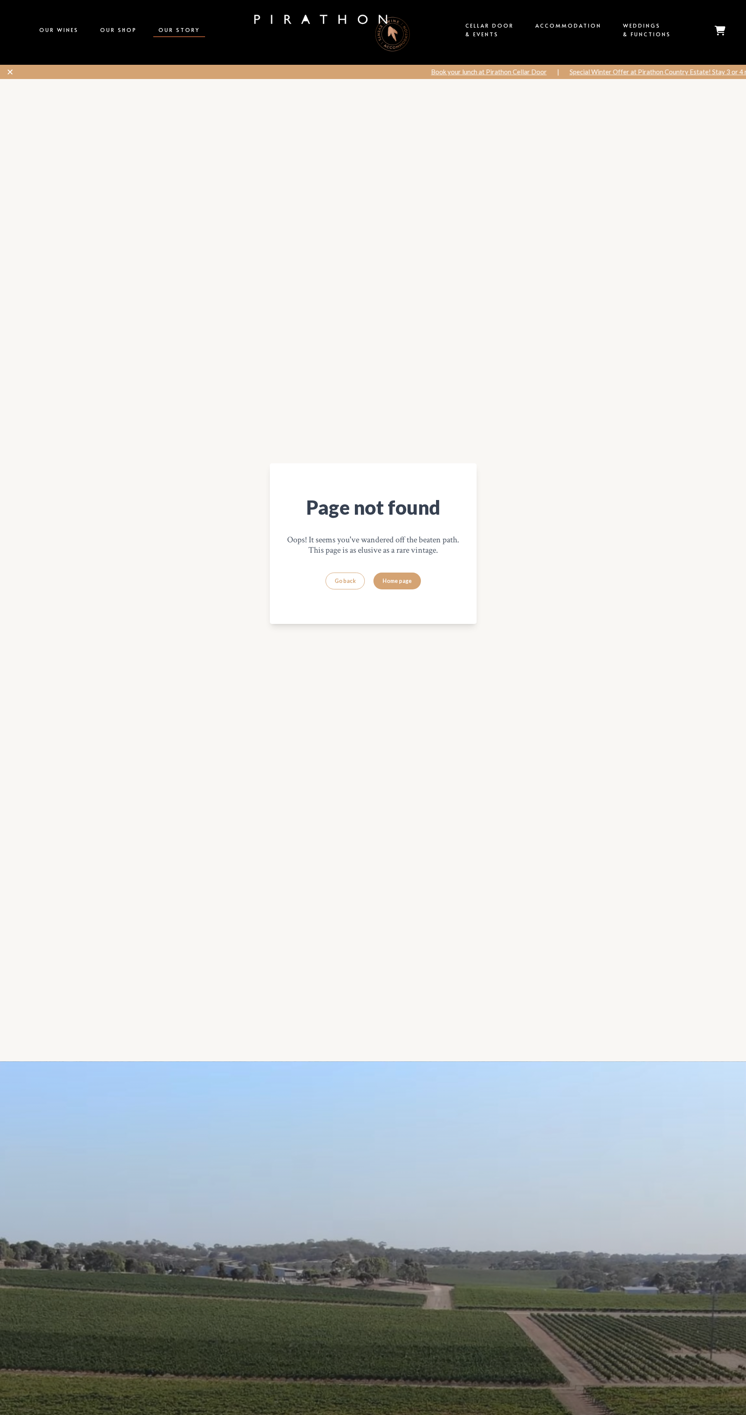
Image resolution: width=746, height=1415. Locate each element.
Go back (345, 581)
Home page (397, 581)
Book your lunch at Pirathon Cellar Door (434, 72)
